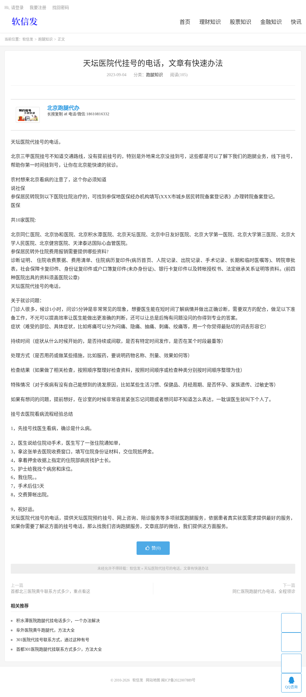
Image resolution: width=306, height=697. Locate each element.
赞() (156, 548)
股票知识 (240, 22)
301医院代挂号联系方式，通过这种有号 (52, 640)
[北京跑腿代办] (27, 115)
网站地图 (153, 680)
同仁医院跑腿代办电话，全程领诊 (263, 591)
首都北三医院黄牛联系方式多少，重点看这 (50, 591)
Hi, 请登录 (14, 7)
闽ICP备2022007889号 (178, 680)
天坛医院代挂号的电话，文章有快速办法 (153, 63)
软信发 (25, 21)
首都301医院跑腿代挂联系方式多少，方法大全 (59, 649)
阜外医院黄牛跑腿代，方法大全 (45, 630)
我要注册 (38, 7)
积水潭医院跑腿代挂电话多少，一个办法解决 (58, 620)
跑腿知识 (45, 39)
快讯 (296, 22)
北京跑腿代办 (63, 108)
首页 (185, 22)
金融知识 (271, 22)
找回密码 (60, 7)
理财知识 (210, 22)
